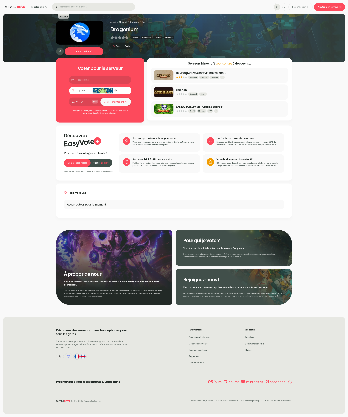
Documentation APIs (254, 343)
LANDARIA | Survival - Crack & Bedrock (199, 107)
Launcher (146, 37)
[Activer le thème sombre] (283, 7)
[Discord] (68, 356)
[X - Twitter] (60, 356)
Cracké (135, 37)
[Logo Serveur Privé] (15, 7)
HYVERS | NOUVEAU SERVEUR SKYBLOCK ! (201, 73)
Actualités (249, 337)
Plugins (248, 350)
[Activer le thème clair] (277, 7)
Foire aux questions (198, 350)
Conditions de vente (198, 343)
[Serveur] (60, 51)
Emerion (181, 90)
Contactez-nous (196, 362)
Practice (169, 37)
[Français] (77, 357)
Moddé (158, 37)
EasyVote (76, 102)
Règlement (194, 356)
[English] (83, 357)
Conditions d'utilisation (199, 337)
